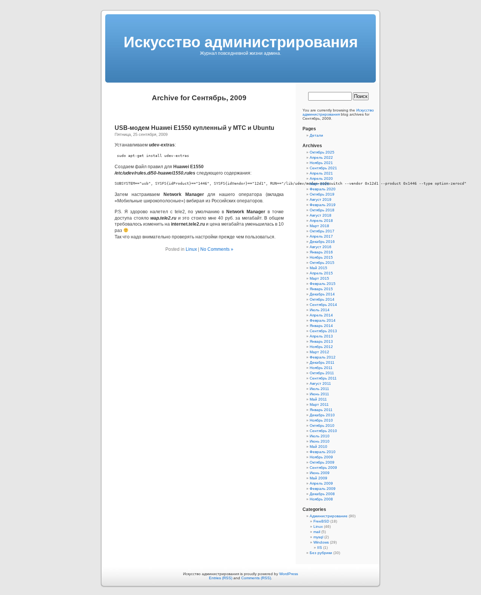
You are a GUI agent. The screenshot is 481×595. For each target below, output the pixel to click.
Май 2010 (318, 446)
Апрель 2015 (321, 273)
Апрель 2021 (321, 173)
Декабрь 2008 (322, 494)
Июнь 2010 (320, 441)
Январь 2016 (321, 252)
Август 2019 (320, 199)
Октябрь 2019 (322, 194)
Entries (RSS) (220, 578)
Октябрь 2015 (322, 263)
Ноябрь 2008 (321, 499)
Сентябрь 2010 (323, 431)
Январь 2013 (321, 341)
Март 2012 (319, 352)
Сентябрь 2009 (323, 467)
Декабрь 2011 (322, 362)
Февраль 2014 (323, 320)
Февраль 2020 (323, 189)
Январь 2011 (321, 410)
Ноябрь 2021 (321, 163)
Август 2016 (320, 247)
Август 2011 (320, 383)
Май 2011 (318, 399)
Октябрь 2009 (322, 462)
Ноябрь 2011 (321, 368)
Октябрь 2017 (322, 231)
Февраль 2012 (323, 357)
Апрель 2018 (321, 220)
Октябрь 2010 (322, 425)
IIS (319, 547)
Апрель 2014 (321, 315)
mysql (318, 537)
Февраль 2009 (323, 489)
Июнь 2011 (319, 394)
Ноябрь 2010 (321, 420)
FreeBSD (321, 521)
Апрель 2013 (321, 336)
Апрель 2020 (321, 178)
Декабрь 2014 (322, 294)
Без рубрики (321, 553)
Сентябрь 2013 (323, 331)
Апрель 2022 (321, 157)
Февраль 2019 (323, 205)
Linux (191, 249)
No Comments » (216, 249)
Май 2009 (318, 478)
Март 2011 (319, 404)
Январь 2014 (321, 326)
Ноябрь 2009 (321, 457)
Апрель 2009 (321, 483)
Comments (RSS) (256, 578)
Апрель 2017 (321, 236)
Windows (321, 542)
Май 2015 (318, 268)
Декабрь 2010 (322, 415)
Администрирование (329, 516)
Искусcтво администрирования (241, 42)
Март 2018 (319, 226)
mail (316, 532)
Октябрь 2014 (322, 299)
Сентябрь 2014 (323, 305)
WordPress (288, 574)
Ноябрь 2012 (321, 347)
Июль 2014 (320, 310)
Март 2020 (319, 184)
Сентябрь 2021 (323, 168)
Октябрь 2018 (322, 210)
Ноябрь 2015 (321, 257)
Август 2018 (320, 215)
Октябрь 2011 (322, 373)
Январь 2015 (321, 289)
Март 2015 (319, 278)
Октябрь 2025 (322, 152)
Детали (316, 135)
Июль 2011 (319, 389)
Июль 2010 (320, 436)
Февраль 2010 (323, 452)
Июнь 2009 (320, 473)
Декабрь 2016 (322, 242)
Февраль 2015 (323, 284)
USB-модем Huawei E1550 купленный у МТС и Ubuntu (194, 128)
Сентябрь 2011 (323, 378)
